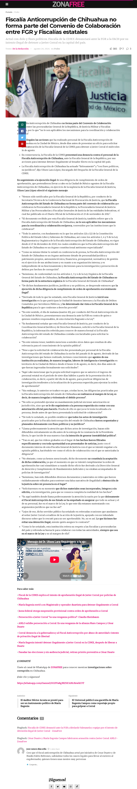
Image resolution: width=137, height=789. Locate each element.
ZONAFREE (56, 667)
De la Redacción (21, 49)
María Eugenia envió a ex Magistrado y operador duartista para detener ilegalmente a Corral (68, 604)
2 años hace (55, 749)
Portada (9, 12)
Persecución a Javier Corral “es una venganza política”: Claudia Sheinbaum (59, 617)
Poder (16, 12)
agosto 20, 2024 (42, 49)
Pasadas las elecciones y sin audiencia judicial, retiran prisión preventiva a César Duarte (67, 652)
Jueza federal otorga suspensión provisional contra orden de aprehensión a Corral (63, 611)
